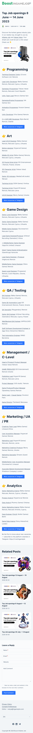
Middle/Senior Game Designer (12, 264)
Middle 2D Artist (7, 155)
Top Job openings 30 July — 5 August (15, 632)
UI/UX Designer (7, 195)
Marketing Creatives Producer (12, 448)
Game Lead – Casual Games (11, 395)
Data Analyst (6, 503)
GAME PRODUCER (8, 369)
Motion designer (7, 148)
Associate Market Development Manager (16, 469)
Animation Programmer (10, 107)
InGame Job (6, 37)
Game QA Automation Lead (11, 303)
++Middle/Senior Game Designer (13, 243)
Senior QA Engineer (8, 314)
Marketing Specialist (9, 455)
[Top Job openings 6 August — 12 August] (16, 592)
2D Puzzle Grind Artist (10, 162)
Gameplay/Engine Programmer (12, 100)
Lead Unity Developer (9, 82)
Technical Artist (7, 183)
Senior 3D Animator (9, 176)
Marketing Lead (7, 441)
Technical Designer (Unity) (11, 74)
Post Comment (9, 693)
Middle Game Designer (10, 229)
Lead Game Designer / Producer (13, 257)
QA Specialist (6, 310)
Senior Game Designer (10, 222)
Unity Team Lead (8, 96)
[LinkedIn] (16, 724)
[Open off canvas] (30, 3)
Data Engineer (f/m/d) (9, 514)
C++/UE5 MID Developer (10, 119)
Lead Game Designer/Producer (12, 236)
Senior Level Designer (9, 215)
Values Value (18, 37)
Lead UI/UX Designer (9, 141)
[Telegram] (20, 724)
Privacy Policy (7, 704)
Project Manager (7, 383)
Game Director (7, 402)
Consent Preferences (9, 707)
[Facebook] (13, 724)
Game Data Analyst (8, 521)
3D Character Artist (9, 169)
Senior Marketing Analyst (10, 491)
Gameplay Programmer (10, 89)
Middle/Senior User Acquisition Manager (16, 462)
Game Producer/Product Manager (13, 388)
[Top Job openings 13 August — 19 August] (16, 563)
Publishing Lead (7, 376)
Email (5, 656)
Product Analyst (7, 498)
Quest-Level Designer (9, 271)
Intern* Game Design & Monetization (14, 250)
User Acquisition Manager (11, 434)
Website (6, 662)
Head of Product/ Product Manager (14, 362)
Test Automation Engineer (11, 335)
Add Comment (8, 668)
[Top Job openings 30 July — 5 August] (16, 620)
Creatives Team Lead (9, 426)
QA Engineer (6, 295)
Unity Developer (7, 114)
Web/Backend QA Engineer (11, 321)
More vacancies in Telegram (13, 127)
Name (5, 650)
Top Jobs (22, 26)
